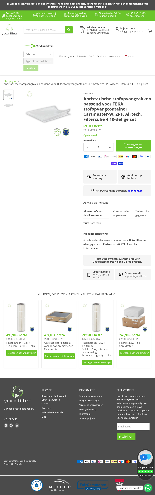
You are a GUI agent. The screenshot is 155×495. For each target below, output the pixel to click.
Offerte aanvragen (50, 399)
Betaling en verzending (90, 396)
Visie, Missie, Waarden (52, 412)
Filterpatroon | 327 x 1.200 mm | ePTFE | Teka (20, 344)
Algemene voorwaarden (91, 404)
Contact (45, 403)
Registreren (137, 31)
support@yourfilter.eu (98, 32)
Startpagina (10, 81)
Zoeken (31, 68)
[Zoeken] (69, 29)
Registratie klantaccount (53, 396)
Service (101, 56)
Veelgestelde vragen (89, 400)
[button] (129, 56)
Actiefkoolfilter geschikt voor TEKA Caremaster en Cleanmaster (58, 346)
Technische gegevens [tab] (142, 213)
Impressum (85, 413)
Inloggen (125, 31)
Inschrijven (126, 436)
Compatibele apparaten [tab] (121, 213)
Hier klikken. (135, 190)
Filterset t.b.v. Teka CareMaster (129, 344)
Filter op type (66, 56)
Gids (43, 416)
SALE (91, 56)
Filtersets (81, 56)
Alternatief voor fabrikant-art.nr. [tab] (93, 213)
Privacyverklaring (87, 409)
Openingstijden (87, 418)
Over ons (114, 56)
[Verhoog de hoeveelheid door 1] (110, 147)
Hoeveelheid (89, 140)
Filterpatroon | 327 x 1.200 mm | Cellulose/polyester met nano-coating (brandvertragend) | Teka (96, 349)
